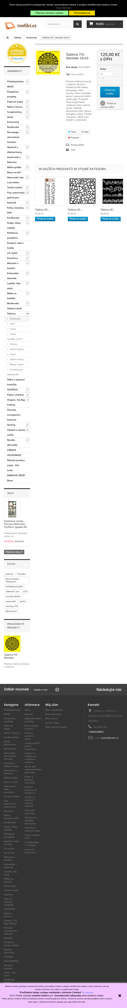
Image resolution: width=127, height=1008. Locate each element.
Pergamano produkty (13, 94)
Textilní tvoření (14, 187)
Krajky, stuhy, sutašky (14, 225)
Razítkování (13, 127)
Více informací (63, 7)
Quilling (11, 425)
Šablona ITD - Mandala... (11, 656)
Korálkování (13, 218)
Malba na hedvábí (11, 296)
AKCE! (10, 86)
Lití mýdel (12, 253)
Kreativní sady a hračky (15, 245)
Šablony (11, 313)
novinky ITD (12, 606)
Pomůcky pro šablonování (15, 372)
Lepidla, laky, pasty (14, 286)
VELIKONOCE (14, 455)
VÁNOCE (11, 450)
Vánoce (13, 344)
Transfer (21, 574)
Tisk (73, 150)
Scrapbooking (14, 112)
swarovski (11, 601)
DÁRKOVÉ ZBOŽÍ (16, 475)
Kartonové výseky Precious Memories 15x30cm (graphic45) (15, 524)
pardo (23, 601)
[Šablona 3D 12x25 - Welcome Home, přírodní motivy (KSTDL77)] (49, 191)
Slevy (10, 493)
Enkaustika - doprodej (13, 275)
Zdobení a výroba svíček (16, 432)
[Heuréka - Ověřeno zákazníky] (17, 53)
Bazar (10, 480)
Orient (12, 354)
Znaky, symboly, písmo (14, 336)
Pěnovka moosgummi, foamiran (14, 415)
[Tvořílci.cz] (22, 25)
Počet (103, 69)
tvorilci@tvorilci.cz (110, 738)
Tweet (73, 132)
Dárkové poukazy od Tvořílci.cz (31, 790)
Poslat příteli (77, 145)
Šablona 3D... (42, 209)
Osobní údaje (52, 723)
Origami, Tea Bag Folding (16, 402)
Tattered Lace (12, 591)
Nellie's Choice (14, 107)
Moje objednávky (54, 710)
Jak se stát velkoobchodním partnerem (33, 769)
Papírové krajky (15, 102)
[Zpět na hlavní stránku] (7, 38)
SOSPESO (12, 389)
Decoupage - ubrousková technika (13, 137)
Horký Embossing (13, 119)
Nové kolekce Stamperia (12, 580)
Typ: (68, 74)
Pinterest (74, 137)
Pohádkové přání (14, 586)
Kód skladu (72, 67)
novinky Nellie (13, 596)
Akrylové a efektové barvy (14, 149)
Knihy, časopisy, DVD (15, 210)
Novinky (29, 714)
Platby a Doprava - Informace (30, 780)
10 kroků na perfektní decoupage (31, 820)
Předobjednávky (15, 81)
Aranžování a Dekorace (14, 159)
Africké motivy (16, 349)
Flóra (12, 324)
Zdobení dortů (14, 308)
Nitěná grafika (14, 167)
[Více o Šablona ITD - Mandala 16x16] (12, 644)
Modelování (13, 303)
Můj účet (51, 705)
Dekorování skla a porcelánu (15, 180)
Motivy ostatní (16, 364)
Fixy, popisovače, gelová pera (16, 195)
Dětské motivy (16, 359)
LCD (25, 591)
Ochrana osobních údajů (29, 736)
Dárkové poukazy (16, 460)
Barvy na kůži (14, 172)
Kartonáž (11, 202)
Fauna (12, 329)
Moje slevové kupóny (56, 727)
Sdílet (86, 132)
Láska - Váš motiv (13, 468)
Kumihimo (12, 258)
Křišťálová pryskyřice (12, 235)
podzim (9, 574)
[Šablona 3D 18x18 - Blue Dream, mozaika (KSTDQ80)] (82, 191)
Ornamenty (15, 319)
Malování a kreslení (12, 265)
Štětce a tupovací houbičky (16, 382)
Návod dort (11, 611)
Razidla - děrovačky (12, 442)
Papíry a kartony (15, 395)
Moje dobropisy (53, 714)
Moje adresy (51, 718)
